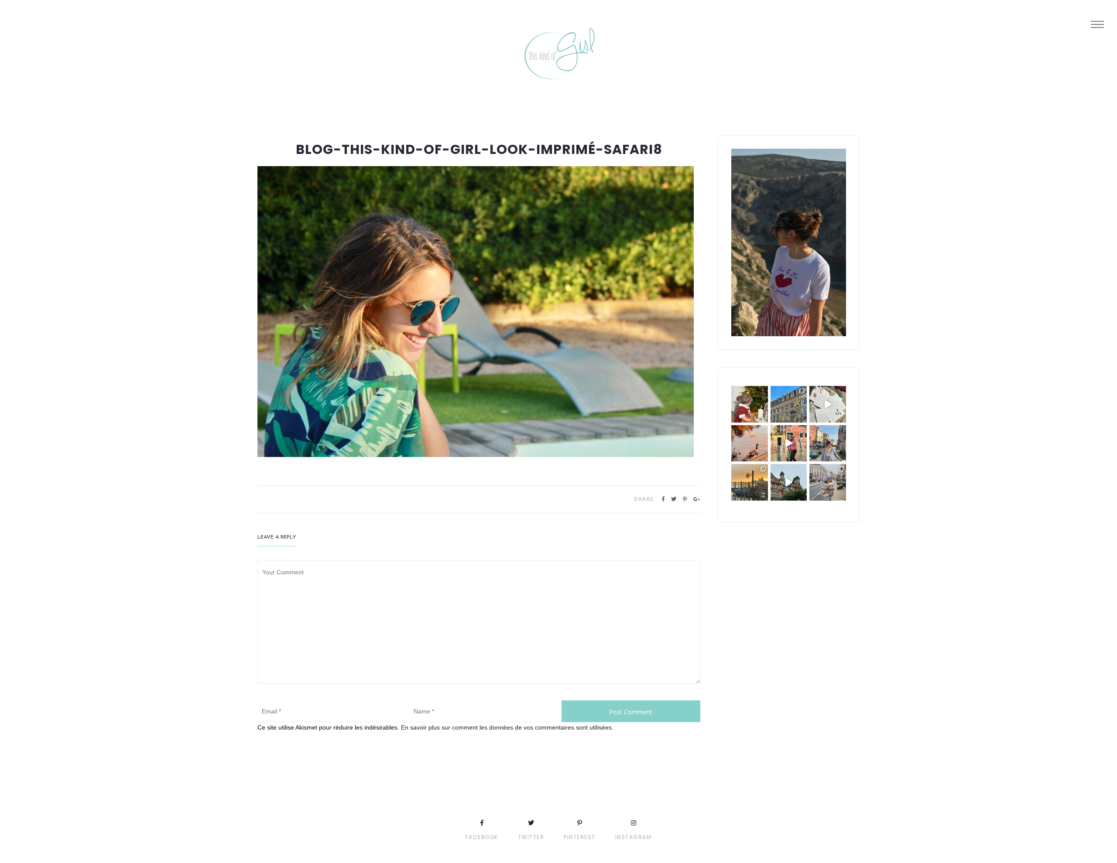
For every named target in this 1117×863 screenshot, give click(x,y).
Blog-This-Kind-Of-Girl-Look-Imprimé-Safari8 (479, 149)
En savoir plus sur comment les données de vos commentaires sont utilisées (506, 727)
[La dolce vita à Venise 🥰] (827, 443)
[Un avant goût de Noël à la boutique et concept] (827, 404)
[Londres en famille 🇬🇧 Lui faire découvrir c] (827, 482)
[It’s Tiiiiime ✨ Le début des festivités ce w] (749, 404)
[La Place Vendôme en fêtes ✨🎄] (789, 404)
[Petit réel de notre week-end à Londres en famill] (789, 482)
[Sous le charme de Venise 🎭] (789, 443)
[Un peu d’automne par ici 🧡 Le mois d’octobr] (749, 443)
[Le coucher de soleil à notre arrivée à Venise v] (749, 482)
